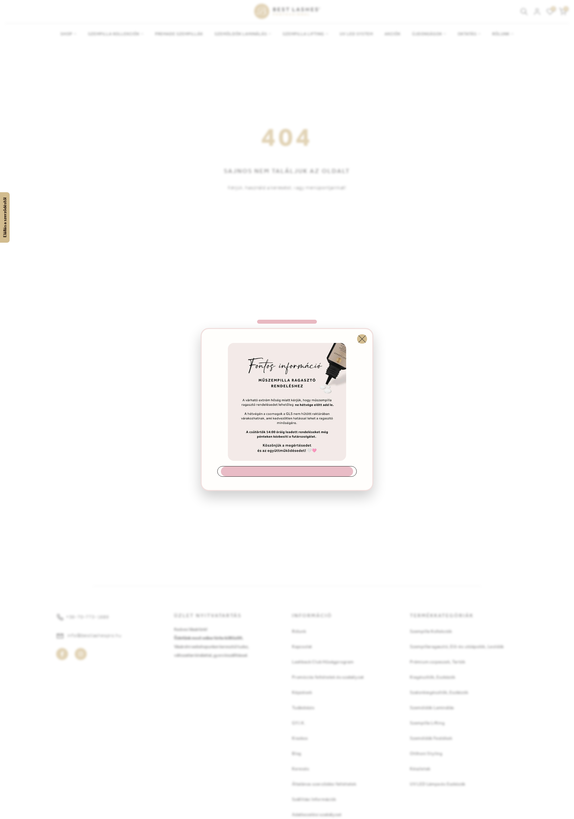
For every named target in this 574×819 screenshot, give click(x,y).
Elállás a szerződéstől (5, 217)
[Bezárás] (362, 339)
